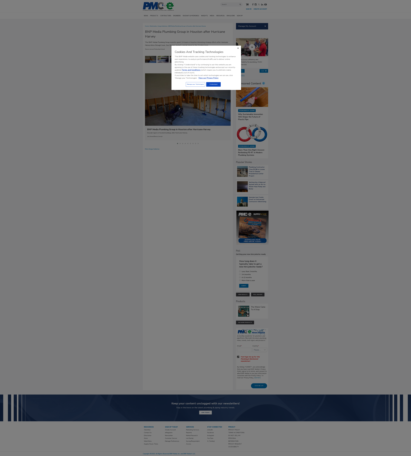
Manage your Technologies (195, 84)
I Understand (213, 84)
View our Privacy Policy (208, 78)
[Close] (238, 48)
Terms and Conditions (191, 70)
